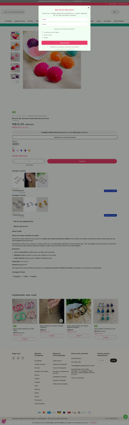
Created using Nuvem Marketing (64, 49)
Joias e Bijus (48, 35)
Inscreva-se (64, 43)
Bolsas (46, 37)
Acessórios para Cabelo (51, 32)
